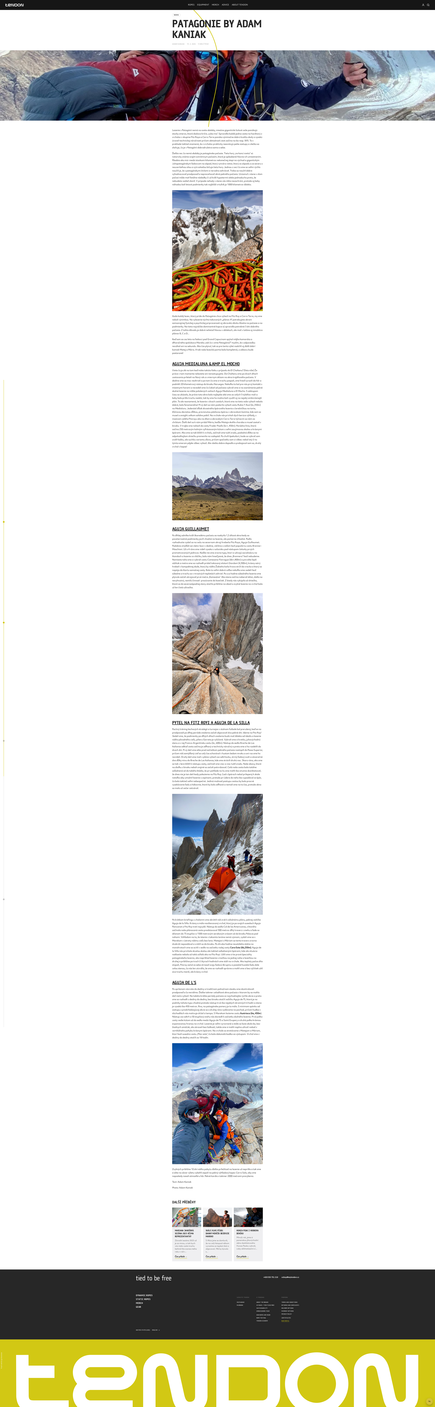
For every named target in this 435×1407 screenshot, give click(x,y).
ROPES (191, 5)
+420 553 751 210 (270, 1277)
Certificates (286, 1318)
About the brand (262, 1302)
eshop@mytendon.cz (290, 1277)
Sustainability (261, 1308)
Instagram (240, 1302)
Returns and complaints (290, 1305)
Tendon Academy (262, 1321)
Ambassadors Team (263, 1311)
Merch (139, 1303)
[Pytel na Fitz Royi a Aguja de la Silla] (4, 741)
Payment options (288, 1311)
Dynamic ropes (144, 1295)
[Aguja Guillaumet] (4, 623)
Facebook (240, 1305)
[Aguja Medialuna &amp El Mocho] (4, 522)
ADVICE (225, 5)
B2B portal (285, 1321)
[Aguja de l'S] (4, 899)
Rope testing (261, 1318)
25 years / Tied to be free (265, 1305)
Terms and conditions (289, 1302)
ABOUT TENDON (240, 5)
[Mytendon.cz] (14, 5)
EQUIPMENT (203, 5)
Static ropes (143, 1299)
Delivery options (288, 1308)
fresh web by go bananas (2, 1360)
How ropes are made (263, 1315)
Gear (138, 1307)
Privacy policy (287, 1314)
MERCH (215, 5)
